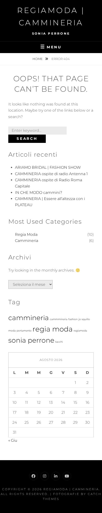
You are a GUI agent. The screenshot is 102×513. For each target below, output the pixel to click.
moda (12, 330)
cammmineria (58, 319)
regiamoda (80, 330)
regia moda (52, 329)
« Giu (12, 440)
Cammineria (26, 240)
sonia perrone (31, 340)
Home (37, 59)
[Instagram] (44, 476)
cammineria (28, 318)
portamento (24, 330)
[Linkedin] (55, 476)
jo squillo (84, 319)
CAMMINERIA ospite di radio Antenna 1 (51, 174)
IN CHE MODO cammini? (38, 192)
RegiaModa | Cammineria (71, 489)
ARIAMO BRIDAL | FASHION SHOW (48, 167)
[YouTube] (67, 476)
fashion (73, 319)
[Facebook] (33, 476)
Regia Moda (26, 234)
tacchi (59, 341)
